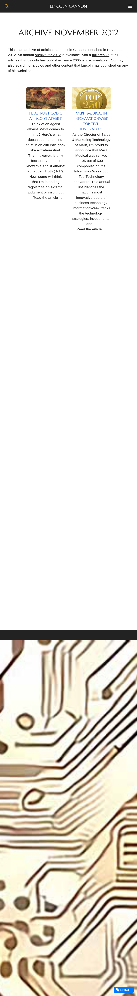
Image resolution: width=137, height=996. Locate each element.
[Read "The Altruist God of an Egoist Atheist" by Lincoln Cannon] (45, 98)
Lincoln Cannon (68, 6)
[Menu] (130, 6)
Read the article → (47, 197)
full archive (100, 55)
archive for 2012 (48, 55)
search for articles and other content (44, 65)
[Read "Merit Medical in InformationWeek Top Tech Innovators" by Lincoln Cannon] (91, 98)
